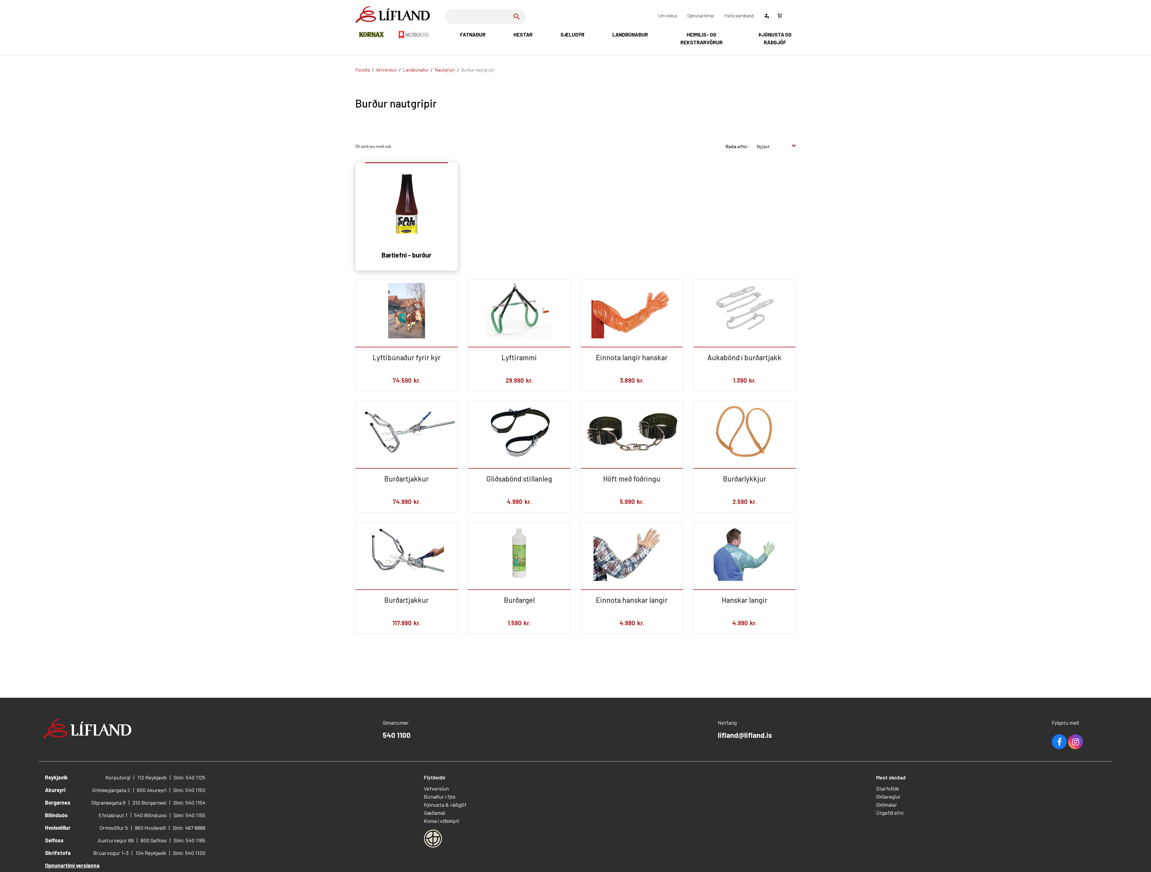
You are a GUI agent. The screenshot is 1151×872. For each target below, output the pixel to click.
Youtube (1075, 741)
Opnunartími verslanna (72, 865)
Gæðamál (434, 812)
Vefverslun (386, 69)
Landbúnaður (416, 69)
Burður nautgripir (478, 69)
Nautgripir (445, 69)
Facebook (1059, 741)
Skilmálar (886, 804)
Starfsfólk (887, 788)
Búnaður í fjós (440, 796)
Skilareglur (888, 796)
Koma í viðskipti (441, 821)
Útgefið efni (889, 812)
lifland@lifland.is (745, 735)
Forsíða (362, 69)
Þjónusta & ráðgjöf (445, 804)
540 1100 (397, 735)
